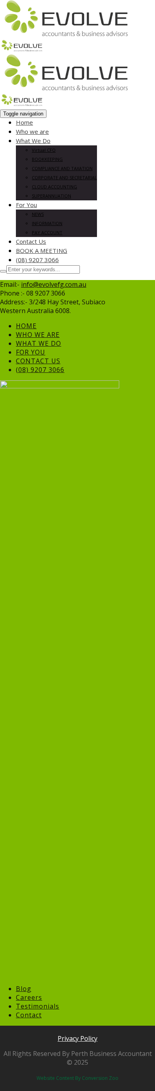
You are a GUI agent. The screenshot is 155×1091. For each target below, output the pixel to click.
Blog (23, 988)
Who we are (32, 131)
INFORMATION (47, 223)
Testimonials (37, 1006)
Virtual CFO (44, 150)
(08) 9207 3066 (37, 260)
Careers (29, 997)
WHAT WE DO (38, 343)
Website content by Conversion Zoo (77, 1078)
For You (26, 205)
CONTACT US (38, 360)
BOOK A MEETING (41, 251)
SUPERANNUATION (51, 196)
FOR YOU (30, 352)
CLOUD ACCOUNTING (54, 187)
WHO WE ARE (38, 334)
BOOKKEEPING (47, 159)
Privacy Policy (77, 1038)
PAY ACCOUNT (47, 232)
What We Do (33, 141)
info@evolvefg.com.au (53, 284)
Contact (29, 1015)
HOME (26, 325)
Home (24, 122)
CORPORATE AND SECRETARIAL (64, 177)
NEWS (38, 214)
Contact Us (31, 241)
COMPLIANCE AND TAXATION (62, 168)
